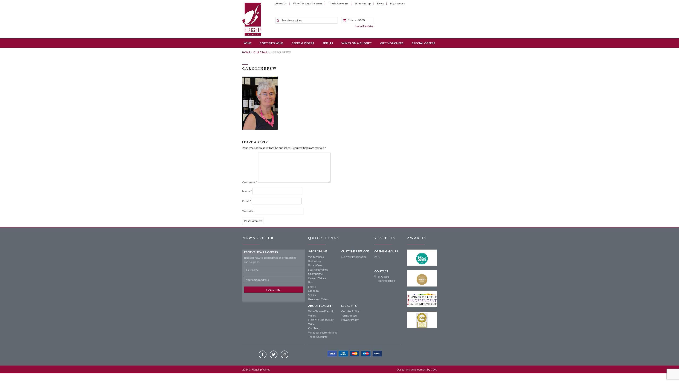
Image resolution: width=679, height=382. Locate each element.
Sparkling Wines (318, 269)
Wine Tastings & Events (308, 3)
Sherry (312, 286)
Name (247, 191)
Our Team (260, 52)
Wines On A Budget (356, 43)
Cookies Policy (350, 311)
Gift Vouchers (392, 43)
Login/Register (364, 26)
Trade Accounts (339, 3)
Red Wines (314, 261)
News (380, 3)
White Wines (316, 256)
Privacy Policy (350, 319)
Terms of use (349, 315)
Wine (247, 43)
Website (248, 211)
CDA (434, 369)
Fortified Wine (271, 43)
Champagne (315, 273)
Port (311, 282)
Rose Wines (315, 265)
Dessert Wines (317, 278)
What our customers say (322, 332)
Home (246, 52)
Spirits (328, 43)
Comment (249, 182)
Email (246, 201)
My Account (397, 3)
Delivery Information (354, 256)
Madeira (313, 290)
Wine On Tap (363, 3)
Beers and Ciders (318, 299)
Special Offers (423, 43)
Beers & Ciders (303, 43)
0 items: (356, 20)
